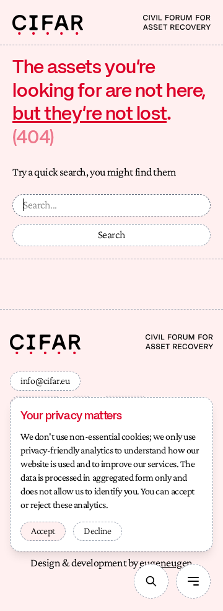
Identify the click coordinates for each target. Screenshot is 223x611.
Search (112, 234)
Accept (43, 530)
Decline (98, 530)
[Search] (151, 581)
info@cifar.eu (45, 380)
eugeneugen (166, 562)
